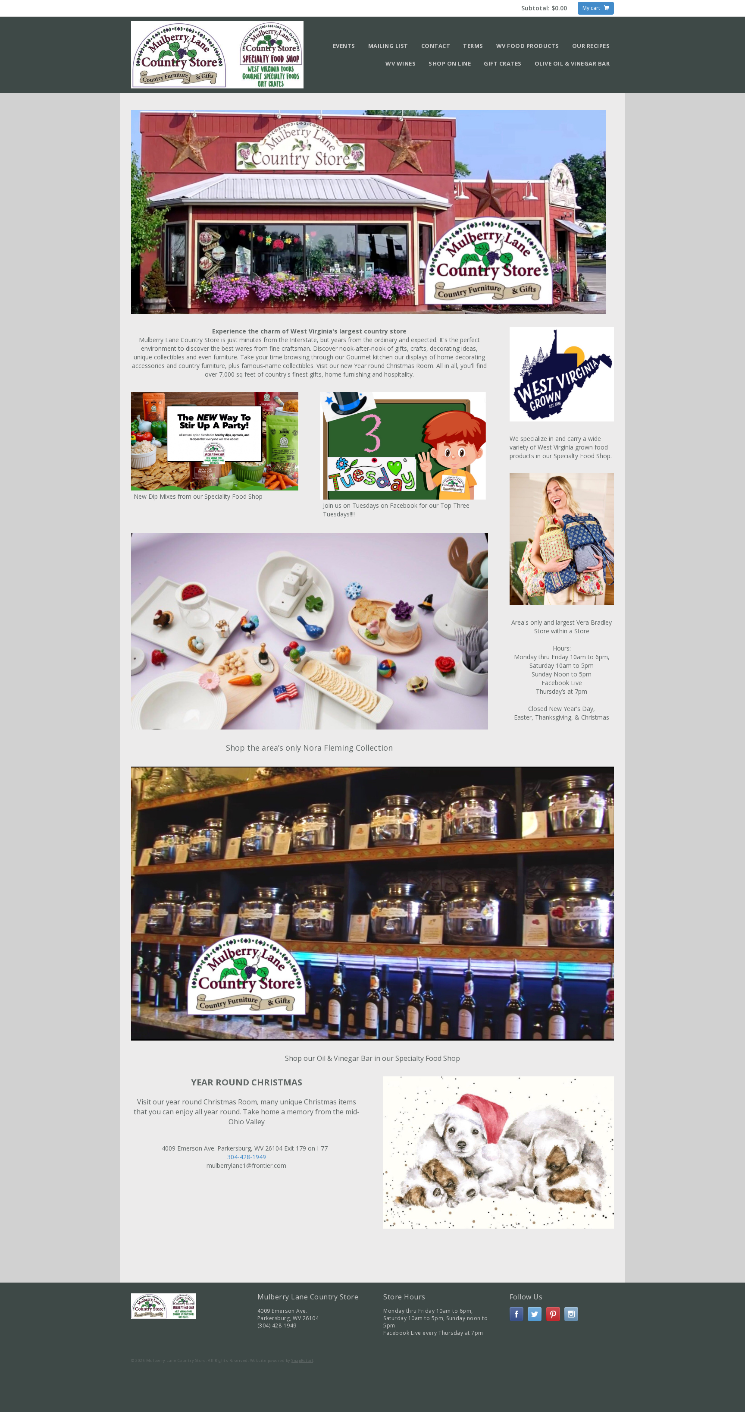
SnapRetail (302, 1360)
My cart (593, 8)
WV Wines (400, 63)
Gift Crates (503, 63)
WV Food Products (527, 46)
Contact (436, 46)
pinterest (553, 1314)
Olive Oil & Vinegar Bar (572, 63)
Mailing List (388, 46)
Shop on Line (450, 63)
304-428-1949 (246, 1157)
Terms (473, 46)
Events (344, 46)
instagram (571, 1314)
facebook (516, 1314)
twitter (535, 1314)
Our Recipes (591, 46)
